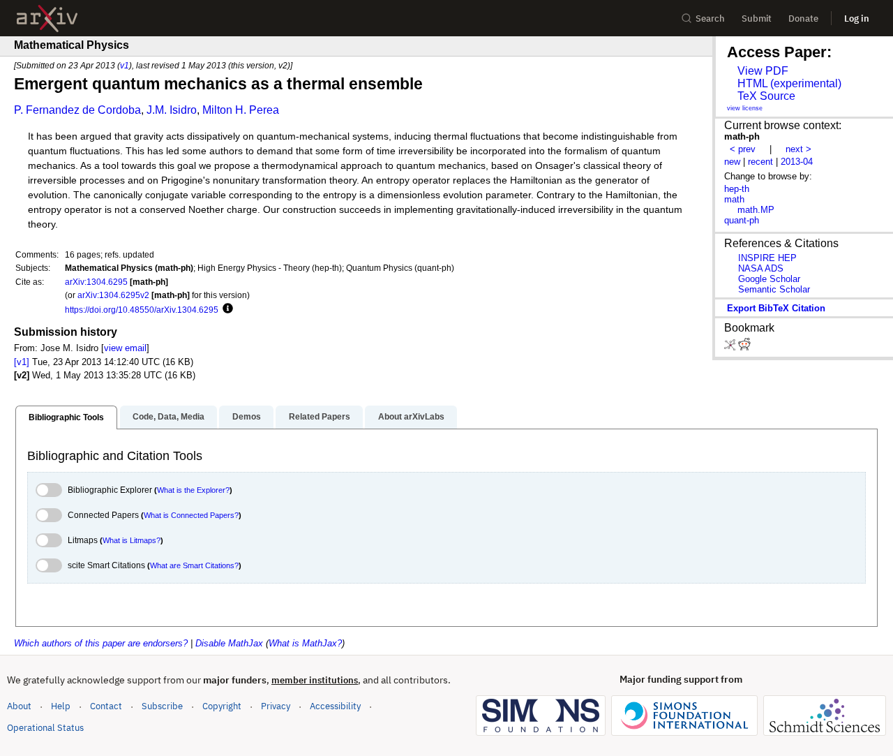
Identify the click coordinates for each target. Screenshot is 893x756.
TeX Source (766, 96)
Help (60, 706)
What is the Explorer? (193, 490)
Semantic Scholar (774, 289)
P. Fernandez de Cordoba (77, 110)
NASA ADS (760, 268)
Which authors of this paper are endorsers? (101, 643)
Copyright (221, 706)
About (19, 706)
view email (125, 348)
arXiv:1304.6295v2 (113, 294)
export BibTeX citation (776, 308)
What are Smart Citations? (194, 565)
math (734, 199)
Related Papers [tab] (319, 417)
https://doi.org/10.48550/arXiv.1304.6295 (141, 309)
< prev (743, 149)
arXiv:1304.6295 (96, 281)
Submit (757, 18)
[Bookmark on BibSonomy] (731, 347)
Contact (106, 706)
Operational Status (45, 727)
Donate (803, 18)
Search (710, 18)
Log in (856, 18)
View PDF (762, 71)
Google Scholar (769, 279)
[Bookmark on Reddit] (744, 347)
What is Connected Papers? (191, 515)
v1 (124, 65)
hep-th (736, 189)
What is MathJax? (305, 643)
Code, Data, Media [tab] (168, 417)
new (732, 161)
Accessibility (335, 706)
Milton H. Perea (240, 110)
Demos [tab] (246, 417)
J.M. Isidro (172, 110)
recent (760, 161)
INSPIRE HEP (767, 258)
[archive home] (47, 18)
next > (798, 149)
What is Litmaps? (131, 540)
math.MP (755, 210)
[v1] (21, 362)
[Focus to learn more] (225, 309)
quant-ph (741, 220)
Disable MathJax (229, 643)
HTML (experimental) (789, 83)
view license (745, 108)
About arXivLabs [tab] (411, 417)
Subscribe (162, 706)
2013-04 (797, 161)
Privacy (275, 706)
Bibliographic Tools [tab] (66, 417)
